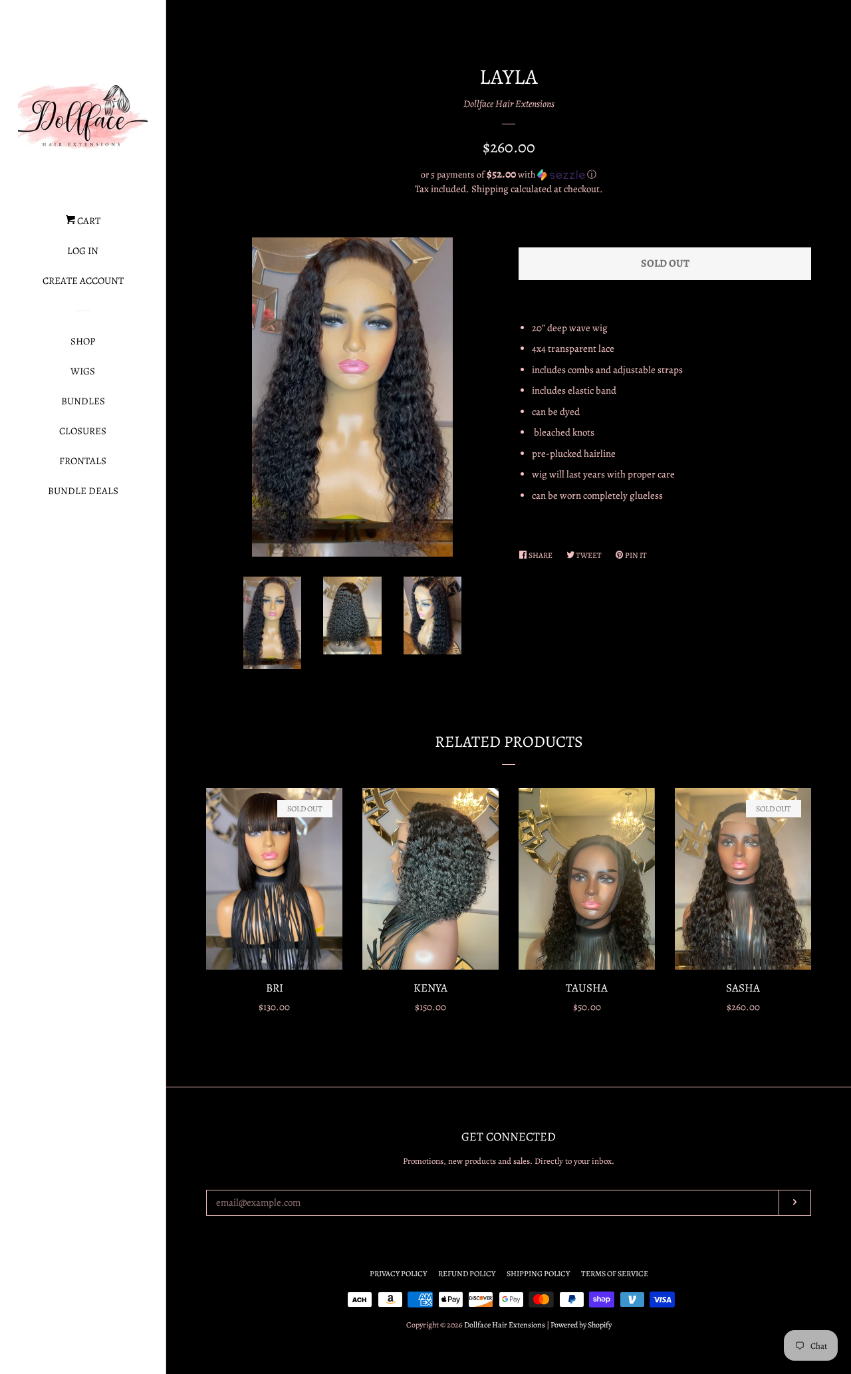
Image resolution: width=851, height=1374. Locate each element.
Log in (82, 250)
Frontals (82, 461)
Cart (87, 220)
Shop (82, 341)
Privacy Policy (398, 1273)
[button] (508, 174)
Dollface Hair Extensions (508, 103)
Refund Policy (466, 1273)
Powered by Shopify (581, 1324)
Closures (82, 431)
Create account (83, 280)
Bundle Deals (83, 490)
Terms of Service (614, 1273)
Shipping (490, 189)
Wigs (82, 371)
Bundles (83, 401)
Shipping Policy (538, 1273)
